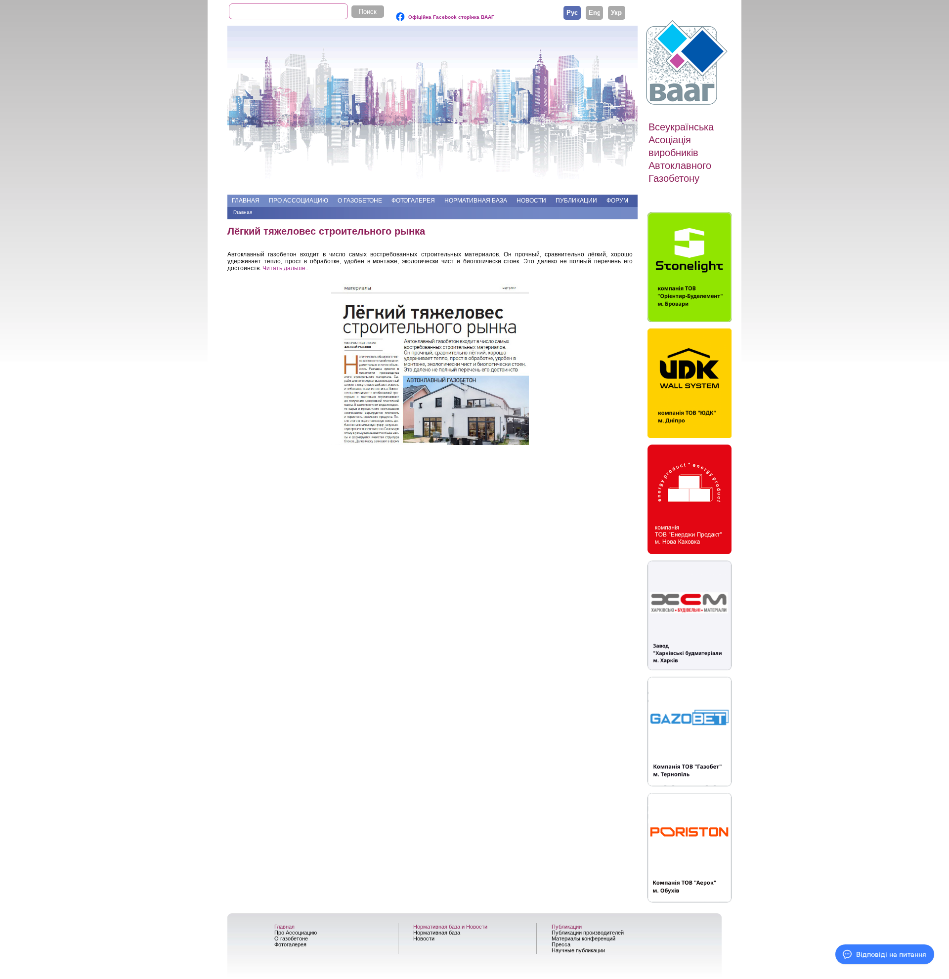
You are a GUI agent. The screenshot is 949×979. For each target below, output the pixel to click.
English (594, 12)
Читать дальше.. (285, 268)
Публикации (576, 200)
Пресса (561, 944)
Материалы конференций (583, 938)
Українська (616, 12)
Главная (245, 200)
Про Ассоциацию (298, 200)
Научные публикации (578, 950)
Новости (531, 200)
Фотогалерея (413, 200)
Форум (617, 200)
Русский (572, 12)
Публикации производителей (588, 933)
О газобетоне (360, 200)
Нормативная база (475, 200)
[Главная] (688, 63)
